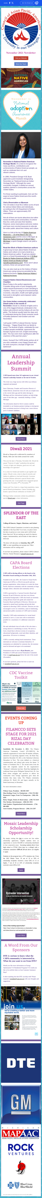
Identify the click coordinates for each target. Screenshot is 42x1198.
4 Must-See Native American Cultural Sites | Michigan (20, 239)
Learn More (21, 935)
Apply (21, 870)
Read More (21, 439)
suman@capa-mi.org (27, 554)
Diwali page (11, 498)
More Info (21, 708)
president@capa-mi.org (12, 664)
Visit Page (21, 503)
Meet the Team (21, 64)
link (20, 838)
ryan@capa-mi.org (14, 655)
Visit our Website (21, 58)
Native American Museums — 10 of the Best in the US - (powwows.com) (19, 235)
